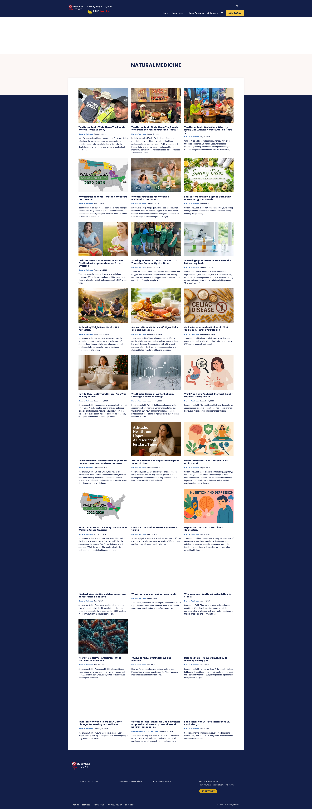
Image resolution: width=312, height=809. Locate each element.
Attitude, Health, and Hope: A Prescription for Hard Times (155, 462)
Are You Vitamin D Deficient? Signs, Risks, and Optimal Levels (154, 328)
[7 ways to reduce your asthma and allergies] (156, 636)
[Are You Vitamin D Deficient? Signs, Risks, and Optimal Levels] (156, 305)
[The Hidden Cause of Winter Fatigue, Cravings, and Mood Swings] (156, 372)
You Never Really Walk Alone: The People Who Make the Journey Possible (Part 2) (154, 128)
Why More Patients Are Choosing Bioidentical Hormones (150, 198)
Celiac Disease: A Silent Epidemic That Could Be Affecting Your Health (206, 328)
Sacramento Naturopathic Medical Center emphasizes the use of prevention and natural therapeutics (155, 724)
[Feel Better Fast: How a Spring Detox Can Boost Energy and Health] (209, 175)
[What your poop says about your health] (156, 572)
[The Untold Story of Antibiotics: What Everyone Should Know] (103, 636)
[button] (237, 6)
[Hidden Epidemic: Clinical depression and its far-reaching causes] (103, 572)
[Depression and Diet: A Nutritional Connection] (209, 506)
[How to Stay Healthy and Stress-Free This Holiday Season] (103, 372)
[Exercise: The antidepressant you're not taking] (156, 506)
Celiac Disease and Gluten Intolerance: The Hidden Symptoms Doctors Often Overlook (100, 263)
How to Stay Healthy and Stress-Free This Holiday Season (102, 395)
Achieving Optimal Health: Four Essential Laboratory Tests (207, 262)
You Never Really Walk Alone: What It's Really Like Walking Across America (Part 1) (208, 129)
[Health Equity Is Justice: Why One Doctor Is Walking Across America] (103, 506)
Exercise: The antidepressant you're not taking (154, 529)
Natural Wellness (85, 134)
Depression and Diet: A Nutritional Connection (203, 529)
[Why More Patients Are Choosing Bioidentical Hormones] (156, 175)
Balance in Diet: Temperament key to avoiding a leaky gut (205, 659)
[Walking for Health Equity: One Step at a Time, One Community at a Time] (156, 239)
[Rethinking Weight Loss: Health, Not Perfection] (103, 305)
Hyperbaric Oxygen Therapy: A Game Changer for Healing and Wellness (100, 723)
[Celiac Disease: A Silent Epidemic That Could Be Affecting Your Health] (209, 305)
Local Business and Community (144, 731)
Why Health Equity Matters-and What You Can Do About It (102, 198)
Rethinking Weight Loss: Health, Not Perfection (98, 328)
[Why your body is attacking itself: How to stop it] (209, 572)
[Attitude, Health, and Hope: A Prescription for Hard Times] (156, 439)
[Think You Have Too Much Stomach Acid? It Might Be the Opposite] (209, 372)
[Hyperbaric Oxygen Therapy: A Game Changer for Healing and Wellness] (103, 700)
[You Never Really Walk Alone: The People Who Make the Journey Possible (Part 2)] (156, 105)
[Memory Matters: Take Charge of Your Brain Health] (209, 439)
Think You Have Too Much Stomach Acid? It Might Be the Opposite (208, 395)
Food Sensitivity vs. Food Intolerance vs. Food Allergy (207, 723)
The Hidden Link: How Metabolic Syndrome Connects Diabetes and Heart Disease (102, 462)
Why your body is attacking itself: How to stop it (207, 595)
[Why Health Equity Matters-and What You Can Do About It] (103, 175)
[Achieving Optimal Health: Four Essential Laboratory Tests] (209, 239)
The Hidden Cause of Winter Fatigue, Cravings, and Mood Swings (152, 395)
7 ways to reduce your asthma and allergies (151, 659)
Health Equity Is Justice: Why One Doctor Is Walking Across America (102, 529)
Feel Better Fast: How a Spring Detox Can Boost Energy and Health (207, 198)
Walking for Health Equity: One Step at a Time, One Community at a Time (154, 262)
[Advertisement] (156, 35)
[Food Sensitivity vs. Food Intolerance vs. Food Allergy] (209, 700)
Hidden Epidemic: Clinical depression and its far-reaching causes (102, 595)
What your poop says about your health (154, 594)
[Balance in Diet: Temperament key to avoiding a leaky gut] (209, 636)
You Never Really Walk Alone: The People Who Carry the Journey (101, 128)
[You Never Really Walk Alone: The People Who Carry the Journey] (103, 105)
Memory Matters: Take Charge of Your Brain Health (206, 462)
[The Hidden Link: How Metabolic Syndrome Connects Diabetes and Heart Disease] (103, 439)
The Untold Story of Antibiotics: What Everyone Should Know (99, 659)
